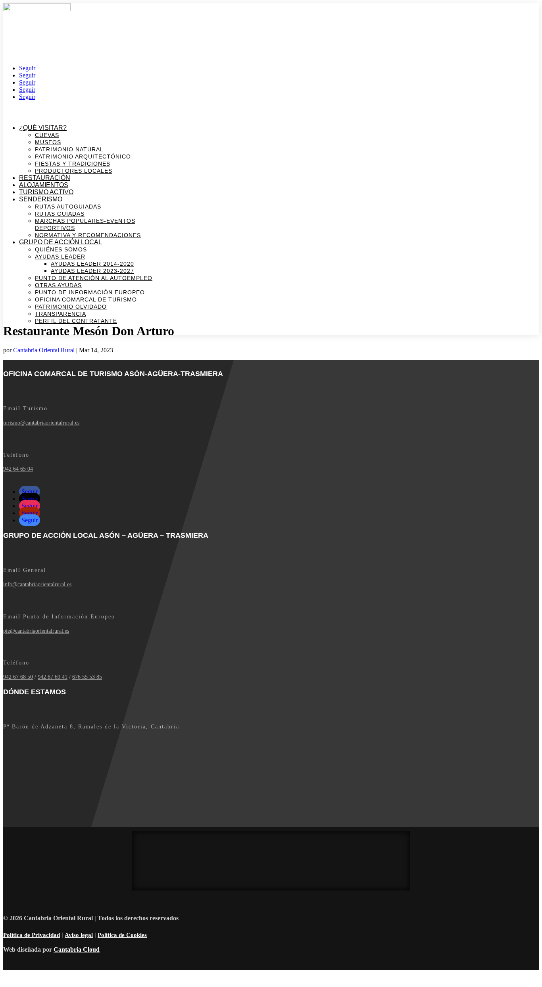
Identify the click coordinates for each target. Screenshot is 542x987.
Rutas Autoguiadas (68, 206)
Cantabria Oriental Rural (44, 350)
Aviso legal (79, 935)
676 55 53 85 (87, 677)
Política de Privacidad (31, 935)
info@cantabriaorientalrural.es (37, 584)
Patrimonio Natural (69, 149)
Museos (48, 142)
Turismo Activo (46, 192)
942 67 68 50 (18, 677)
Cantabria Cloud (77, 949)
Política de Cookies (122, 935)
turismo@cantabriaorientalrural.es (41, 423)
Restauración (44, 177)
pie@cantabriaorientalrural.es (36, 631)
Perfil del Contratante (76, 321)
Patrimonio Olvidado (71, 306)
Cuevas (47, 135)
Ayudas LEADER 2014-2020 (92, 264)
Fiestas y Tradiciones (72, 163)
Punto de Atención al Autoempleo (93, 278)
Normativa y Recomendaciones (88, 235)
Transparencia (60, 314)
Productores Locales (73, 171)
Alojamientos (43, 185)
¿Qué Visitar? (43, 127)
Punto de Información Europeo (90, 292)
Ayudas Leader (60, 256)
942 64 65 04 (18, 469)
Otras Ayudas (58, 285)
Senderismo (40, 199)
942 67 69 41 (52, 677)
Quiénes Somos (61, 249)
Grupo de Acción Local (60, 242)
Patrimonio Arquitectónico (83, 156)
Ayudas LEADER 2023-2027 (92, 271)
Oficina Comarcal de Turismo (86, 299)
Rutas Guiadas (60, 214)
